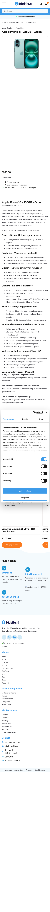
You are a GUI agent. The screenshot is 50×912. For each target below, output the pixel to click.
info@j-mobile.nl (33, 574)
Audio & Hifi (6, 705)
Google (4, 665)
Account (41, 4)
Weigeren (25, 498)
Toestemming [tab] (8, 419)
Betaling (5, 720)
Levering (5, 717)
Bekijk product (12, 545)
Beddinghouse (7, 668)
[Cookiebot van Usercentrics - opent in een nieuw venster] (33, 412)
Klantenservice (9, 710)
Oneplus (5, 662)
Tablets (4, 696)
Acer (3, 674)
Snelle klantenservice (26, 17)
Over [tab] (41, 419)
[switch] (44, 466)
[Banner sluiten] (46, 413)
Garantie (5, 715)
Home (4, 22)
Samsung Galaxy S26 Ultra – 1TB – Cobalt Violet (19, 530)
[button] (46, 4)
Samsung (5, 656)
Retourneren (6, 723)
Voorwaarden (7, 726)
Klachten (5, 729)
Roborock (5, 683)
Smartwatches (7, 699)
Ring (3, 677)
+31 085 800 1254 (10, 597)
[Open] (4, 4)
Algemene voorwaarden (14, 770)
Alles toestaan (25, 491)
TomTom (5, 671)
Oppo (4, 680)
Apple (9, 28)
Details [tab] (25, 419)
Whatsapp (7, 573)
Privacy (29, 770)
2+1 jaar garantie (12, 182)
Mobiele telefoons (16, 22)
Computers (6, 702)
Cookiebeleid (40, 770)
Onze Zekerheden (9, 732)
